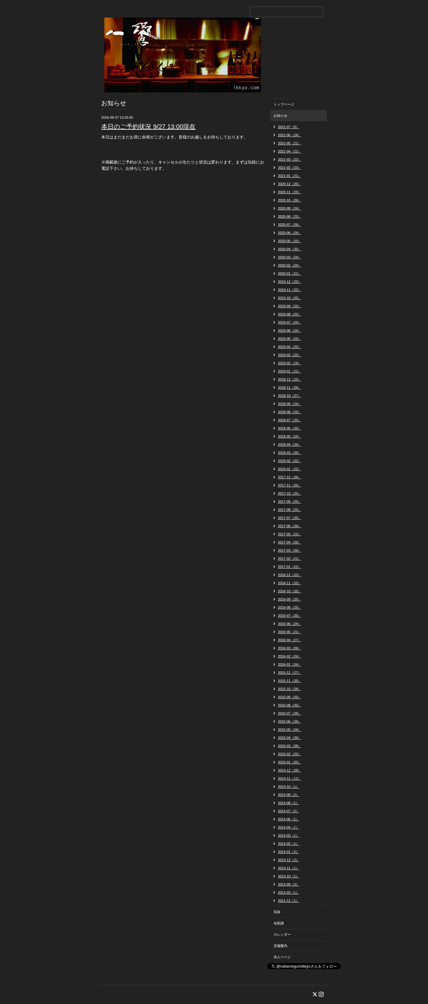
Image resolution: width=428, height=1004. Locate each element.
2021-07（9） (288, 127)
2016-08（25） (289, 607)
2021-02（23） (289, 167)
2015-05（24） (289, 729)
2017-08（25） (289, 510)
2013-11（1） (288, 868)
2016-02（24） (289, 656)
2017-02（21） (289, 558)
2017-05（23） (289, 534)
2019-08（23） (289, 314)
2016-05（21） (289, 632)
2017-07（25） (289, 518)
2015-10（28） (289, 689)
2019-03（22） (289, 355)
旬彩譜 (279, 923)
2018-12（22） (289, 379)
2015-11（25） (289, 681)
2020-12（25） (289, 184)
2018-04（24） (289, 444)
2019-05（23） (289, 339)
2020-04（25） (289, 249)
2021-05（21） (289, 143)
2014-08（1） (288, 803)
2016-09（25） (289, 599)
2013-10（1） (288, 876)
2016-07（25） (289, 615)
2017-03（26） (289, 550)
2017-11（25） (289, 485)
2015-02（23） (289, 754)
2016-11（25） (289, 583)
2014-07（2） (288, 811)
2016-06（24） (289, 624)
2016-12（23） (289, 575)
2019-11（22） (289, 290)
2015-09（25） (289, 697)
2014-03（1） (288, 835)
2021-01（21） (289, 176)
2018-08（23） (289, 412)
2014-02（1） (288, 843)
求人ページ (282, 957)
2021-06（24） (289, 135)
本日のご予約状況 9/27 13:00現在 (148, 126)
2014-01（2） (288, 852)
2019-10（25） (289, 298)
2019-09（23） (289, 306)
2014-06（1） (288, 819)
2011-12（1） (288, 901)
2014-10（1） (288, 786)
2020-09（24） (289, 208)
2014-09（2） (288, 795)
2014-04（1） (288, 827)
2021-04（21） (289, 151)
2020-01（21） (289, 273)
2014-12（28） (289, 770)
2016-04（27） (289, 640)
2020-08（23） (289, 216)
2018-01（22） (289, 469)
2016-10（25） (289, 591)
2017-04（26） (289, 542)
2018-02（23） (289, 461)
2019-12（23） (289, 282)
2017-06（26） (289, 526)
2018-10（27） (289, 396)
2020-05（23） (289, 241)
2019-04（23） (289, 347)
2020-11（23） (289, 192)
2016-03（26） (289, 648)
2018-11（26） (289, 387)
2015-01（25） (289, 762)
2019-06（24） (289, 330)
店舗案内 (280, 946)
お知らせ (280, 115)
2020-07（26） (289, 224)
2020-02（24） (289, 265)
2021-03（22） (289, 159)
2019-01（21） (289, 371)
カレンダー (282, 934)
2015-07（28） (289, 713)
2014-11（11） (289, 778)
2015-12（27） (289, 672)
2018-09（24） (289, 404)
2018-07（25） (289, 420)
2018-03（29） (289, 453)
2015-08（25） (289, 705)
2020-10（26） (289, 200)
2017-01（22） (289, 567)
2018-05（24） (289, 436)
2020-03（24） (289, 257)
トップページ (284, 104)
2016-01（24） (289, 664)
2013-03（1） (288, 892)
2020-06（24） (289, 233)
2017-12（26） (289, 477)
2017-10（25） (289, 493)
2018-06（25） (289, 428)
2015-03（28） (289, 746)
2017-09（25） (289, 501)
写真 (277, 912)
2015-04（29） (289, 738)
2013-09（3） (288, 884)
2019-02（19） (289, 363)
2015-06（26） (289, 721)
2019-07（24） (289, 322)
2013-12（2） (288, 860)
